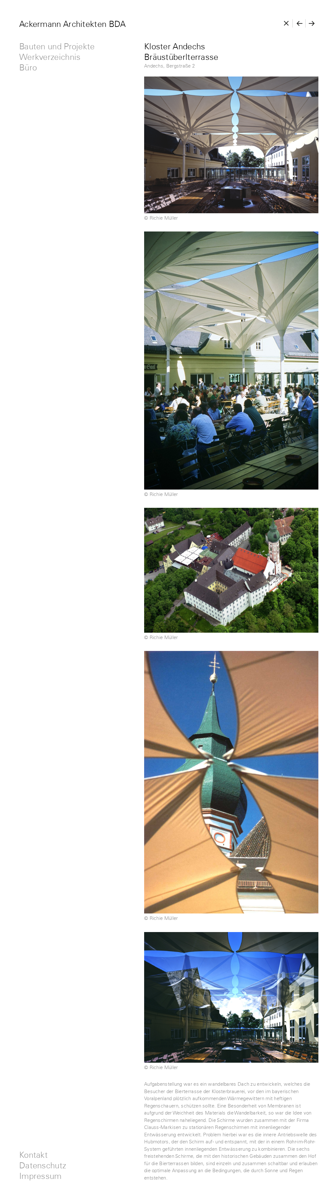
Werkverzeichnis (50, 57)
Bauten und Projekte (57, 47)
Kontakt (33, 1155)
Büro (28, 68)
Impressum (40, 1177)
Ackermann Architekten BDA (72, 24)
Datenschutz (42, 1166)
